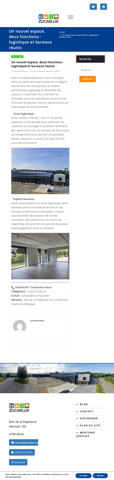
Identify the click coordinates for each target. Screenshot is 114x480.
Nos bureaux (39, 71)
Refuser (100, 475)
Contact (87, 411)
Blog (84, 404)
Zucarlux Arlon (21, 71)
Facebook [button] (19, 462)
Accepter (83, 475)
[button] (93, 6)
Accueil (62, 32)
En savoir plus (15, 477)
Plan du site (90, 425)
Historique (89, 418)
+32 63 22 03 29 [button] (23, 452)
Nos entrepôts (52, 71)
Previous (15, 170)
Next (66, 170)
